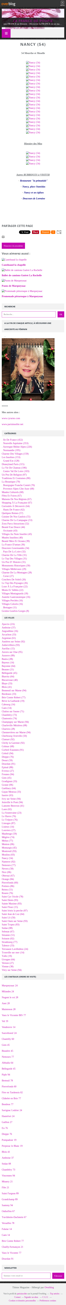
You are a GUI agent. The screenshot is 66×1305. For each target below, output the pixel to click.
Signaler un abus (31, 1297)
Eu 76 (5, 1128)
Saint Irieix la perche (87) (15, 910)
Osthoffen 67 (8, 1211)
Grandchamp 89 (10, 1199)
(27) (8, 576)
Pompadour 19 (9, 1140)
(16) (16, 597)
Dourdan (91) (8, 764)
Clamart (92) (8, 739)
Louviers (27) (8, 830)
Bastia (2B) (7, 659)
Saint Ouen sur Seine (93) (15, 921)
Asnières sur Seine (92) (13, 641)
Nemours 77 (8, 1057)
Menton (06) (8, 844)
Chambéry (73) (9, 715)
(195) (11, 450)
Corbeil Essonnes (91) (13, 750)
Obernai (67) (8, 875)
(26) (14, 579)
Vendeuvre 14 (8, 1027)
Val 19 (5, 1021)
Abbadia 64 (7, 1062)
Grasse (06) (7, 785)
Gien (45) (6, 778)
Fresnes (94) (8, 774)
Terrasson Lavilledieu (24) (15, 949)
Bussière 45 (7, 1051)
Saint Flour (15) (10, 907)
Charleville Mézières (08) (14, 725)
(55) (16, 516)
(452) (12, 439)
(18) (15, 593)
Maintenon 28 (8, 1009)
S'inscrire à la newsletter (13, 246)
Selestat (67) (8, 931)
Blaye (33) (7, 683)
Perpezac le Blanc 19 (12, 1146)
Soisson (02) (8, 938)
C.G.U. (45, 1297)
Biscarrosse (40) (10, 680)
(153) (11, 457)
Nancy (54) (7, 858)
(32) (14, 551)
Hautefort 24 (8, 1116)
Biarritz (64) (8, 676)
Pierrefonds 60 (9, 1086)
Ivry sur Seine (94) (11, 799)
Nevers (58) (8, 868)
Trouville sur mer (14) (13, 952)
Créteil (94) (7, 753)
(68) (18, 488)
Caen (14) (7, 708)
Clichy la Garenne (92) (13, 743)
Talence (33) (8, 945)
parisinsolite (22, 1293)
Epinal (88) (7, 767)
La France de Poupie (33, 21)
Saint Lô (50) (8, 917)
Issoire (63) (7, 795)
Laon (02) (7, 809)
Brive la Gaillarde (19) (13, 701)
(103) (15, 471)
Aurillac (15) (8, 648)
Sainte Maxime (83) (12, 903)
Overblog (49, 1287)
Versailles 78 (8, 1223)
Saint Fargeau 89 (10, 1193)
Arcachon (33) (9, 634)
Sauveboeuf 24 (9, 1033)
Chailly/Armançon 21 (12, 1247)
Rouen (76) (7, 893)
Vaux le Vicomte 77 (11, 1253)
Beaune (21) (8, 669)
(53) (17, 520)
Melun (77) (7, 840)
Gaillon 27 (7, 1122)
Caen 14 (6, 1235)
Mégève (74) (8, 837)
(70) (18, 485)
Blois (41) (7, 687)
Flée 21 (5, 1187)
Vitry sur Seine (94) (12, 970)
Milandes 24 (8, 991)
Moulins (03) (8, 854)
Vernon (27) (8, 963)
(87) (14, 474)
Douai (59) (7, 760)
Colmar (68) (8, 746)
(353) (15, 443)
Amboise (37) (8, 627)
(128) (10, 460)
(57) (12, 513)
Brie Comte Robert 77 (13, 1241)
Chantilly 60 (8, 1039)
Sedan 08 (6, 1163)
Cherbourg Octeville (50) (14, 736)
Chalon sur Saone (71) (13, 711)
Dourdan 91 (8, 1258)
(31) (14, 555)
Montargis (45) (9, 847)
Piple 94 (6, 1074)
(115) (13, 464)
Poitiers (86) (8, 886)
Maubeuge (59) (9, 833)
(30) (16, 565)
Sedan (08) (7, 928)
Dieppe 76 (7, 1134)
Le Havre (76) (9, 816)
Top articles (54, 1293)
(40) (12, 537)
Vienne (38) (8, 966)
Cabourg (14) (8, 704)
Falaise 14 (7, 1229)
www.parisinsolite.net (12, 424)
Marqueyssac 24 (10, 985)
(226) (17, 446)
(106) (14, 467)
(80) (16, 478)
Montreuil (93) (9, 851)
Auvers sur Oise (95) (12, 652)
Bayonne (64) (8, 666)
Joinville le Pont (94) (12, 802)
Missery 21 (7, 1181)
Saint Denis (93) (10, 900)
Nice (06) (6, 872)
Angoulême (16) (10, 631)
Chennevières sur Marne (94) (16, 732)
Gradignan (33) (9, 781)
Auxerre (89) (8, 655)
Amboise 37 (8, 1158)
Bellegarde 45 (8, 1068)
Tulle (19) (7, 956)
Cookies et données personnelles (22, 1300)
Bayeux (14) (8, 662)
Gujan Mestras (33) (11, 792)
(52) (15, 523)
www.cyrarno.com (11, 418)
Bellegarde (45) (9, 673)
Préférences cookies (48, 1300)
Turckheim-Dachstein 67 (14, 1217)
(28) (17, 572)
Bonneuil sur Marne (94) (14, 690)
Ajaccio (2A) (8, 624)
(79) (11, 481)
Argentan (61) (9, 638)
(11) (9, 607)
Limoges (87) (8, 823)
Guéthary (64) (9, 788)
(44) (13, 527)
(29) (14, 569)
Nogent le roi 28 (10, 997)
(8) (15, 611)
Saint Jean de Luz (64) (13, 914)
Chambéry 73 (8, 1169)
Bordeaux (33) (9, 694)
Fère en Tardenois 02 (12, 1092)
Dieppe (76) (8, 757)
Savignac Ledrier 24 (12, 1110)
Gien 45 (6, 1045)
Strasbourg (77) (9, 942)
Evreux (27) (8, 771)
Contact (17, 1297)
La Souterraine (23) (11, 812)
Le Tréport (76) (10, 819)
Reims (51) (7, 889)
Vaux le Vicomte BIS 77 (14, 1015)
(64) (16, 506)
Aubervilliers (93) (11, 645)
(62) (13, 509)
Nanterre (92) (8, 861)
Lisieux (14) (8, 826)
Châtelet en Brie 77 (11, 1098)
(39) (16, 541)
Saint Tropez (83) (11, 924)
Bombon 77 (7, 1104)
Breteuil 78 (7, 1080)
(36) (13, 544)
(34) (15, 548)
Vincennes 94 (8, 1175)
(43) (9, 530)
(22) (15, 586)
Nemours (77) (9, 865)
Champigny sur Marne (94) (15, 722)
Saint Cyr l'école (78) (12, 896)
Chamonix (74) (9, 718)
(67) (12, 495)
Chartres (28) (8, 729)
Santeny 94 (7, 1205)
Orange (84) (8, 879)
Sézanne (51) (8, 935)
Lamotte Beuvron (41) (13, 805)
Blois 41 (6, 1152)
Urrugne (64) (8, 959)
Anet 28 (6, 1003)
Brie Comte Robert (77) (14, 697)
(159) (15, 453)
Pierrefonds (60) (10, 882)
